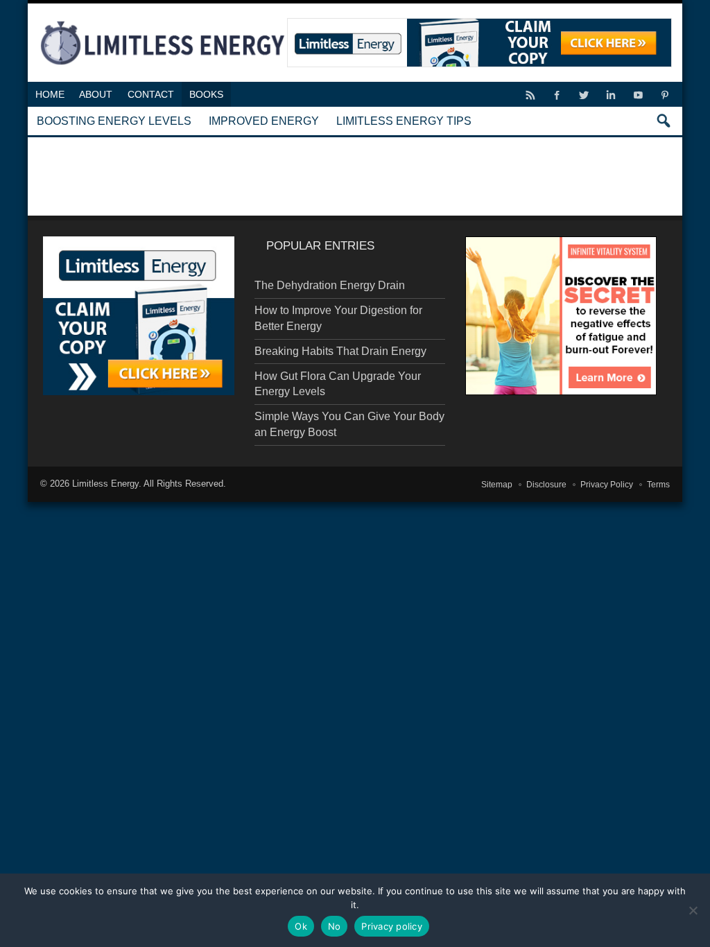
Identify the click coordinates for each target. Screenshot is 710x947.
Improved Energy (264, 121)
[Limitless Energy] (162, 19)
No (334, 926)
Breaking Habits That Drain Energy (340, 351)
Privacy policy (391, 926)
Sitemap (496, 484)
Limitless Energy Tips (403, 121)
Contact (151, 94)
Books (206, 94)
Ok (301, 926)
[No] (693, 910)
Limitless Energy (105, 483)
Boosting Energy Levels (114, 121)
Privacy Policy (606, 484)
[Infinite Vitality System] (561, 316)
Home (49, 94)
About (95, 94)
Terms (658, 484)
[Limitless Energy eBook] (138, 316)
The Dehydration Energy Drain (329, 285)
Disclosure (546, 484)
